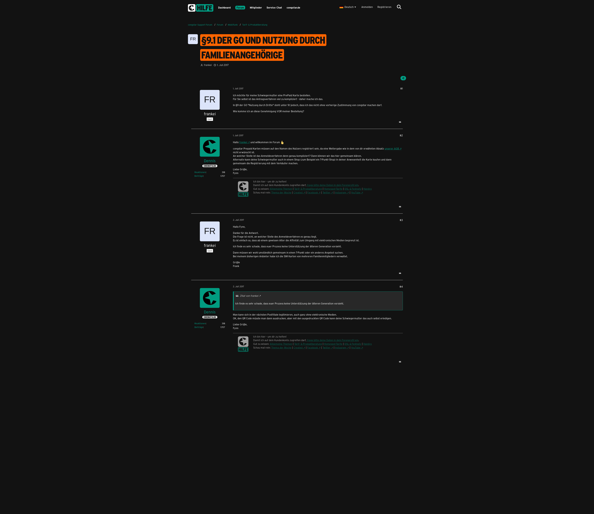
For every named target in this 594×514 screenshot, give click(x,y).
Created (298, 192)
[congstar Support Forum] (200, 7)
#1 (401, 88)
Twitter (326, 192)
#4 (401, 286)
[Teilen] (403, 78)
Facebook (312, 192)
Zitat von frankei (249, 295)
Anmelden (367, 7)
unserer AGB (392, 148)
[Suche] (399, 7)
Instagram (340, 192)
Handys (367, 188)
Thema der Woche (281, 192)
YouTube (355, 192)
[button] (348, 7)
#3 (401, 220)
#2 (401, 135)
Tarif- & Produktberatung (308, 188)
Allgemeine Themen (281, 188)
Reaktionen (200, 172)
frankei (243, 142)
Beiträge (198, 175)
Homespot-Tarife (333, 188)
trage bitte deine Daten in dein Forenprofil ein (332, 185)
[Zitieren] (400, 122)
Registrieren (384, 7)
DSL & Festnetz (352, 188)
